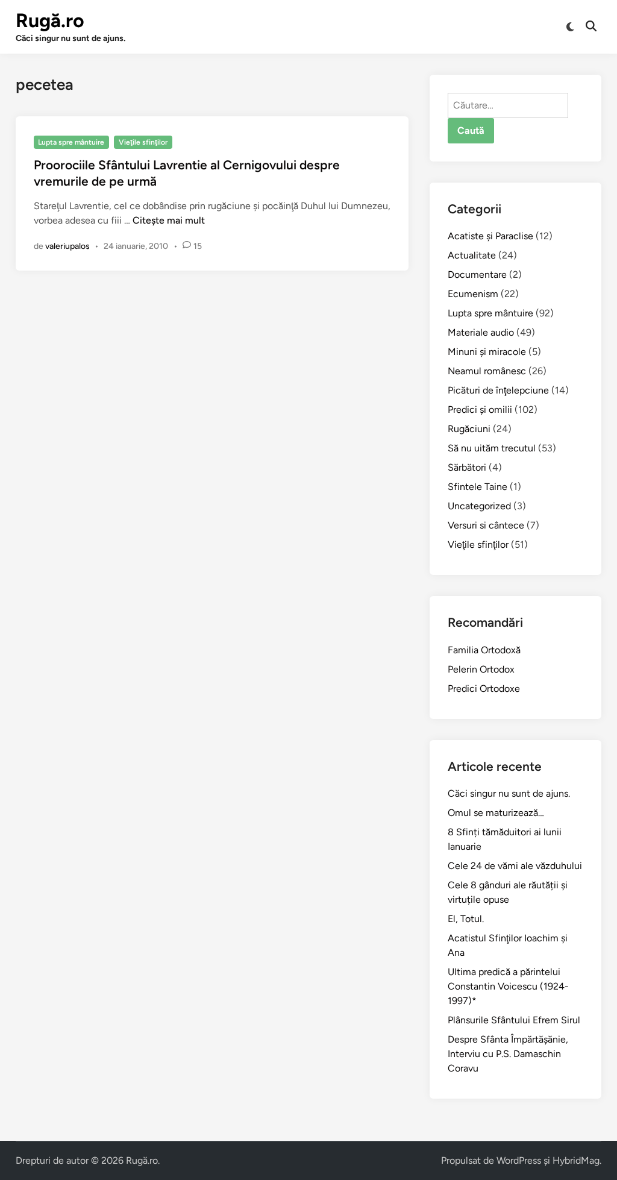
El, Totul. (466, 918)
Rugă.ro (50, 20)
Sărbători (467, 467)
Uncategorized (479, 506)
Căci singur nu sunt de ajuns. (509, 793)
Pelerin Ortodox (481, 669)
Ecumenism (473, 294)
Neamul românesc (487, 371)
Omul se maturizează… (496, 812)
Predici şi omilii (480, 409)
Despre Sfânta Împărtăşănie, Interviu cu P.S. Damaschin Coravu (508, 1054)
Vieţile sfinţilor (143, 142)
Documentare (477, 274)
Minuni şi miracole (487, 351)
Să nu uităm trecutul (492, 448)
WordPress (518, 1160)
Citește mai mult (169, 220)
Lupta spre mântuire (71, 142)
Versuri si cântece (486, 525)
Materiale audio (481, 332)
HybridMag (576, 1160)
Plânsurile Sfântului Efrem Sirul (514, 1020)
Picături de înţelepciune (498, 390)
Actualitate (472, 255)
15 (197, 246)
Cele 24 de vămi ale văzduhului (515, 865)
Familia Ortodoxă (484, 650)
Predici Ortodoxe (484, 688)
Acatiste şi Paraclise (490, 236)
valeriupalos (67, 246)
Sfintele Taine (477, 486)
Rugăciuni (469, 429)
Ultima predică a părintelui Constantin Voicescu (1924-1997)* (508, 986)
